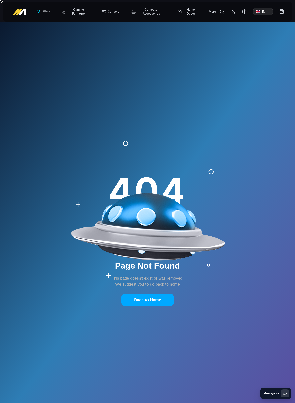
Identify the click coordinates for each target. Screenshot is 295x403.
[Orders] (244, 11)
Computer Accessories (151, 11)
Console (113, 11)
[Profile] (233, 11)
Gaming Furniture (78, 11)
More (212, 11)
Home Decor (191, 11)
